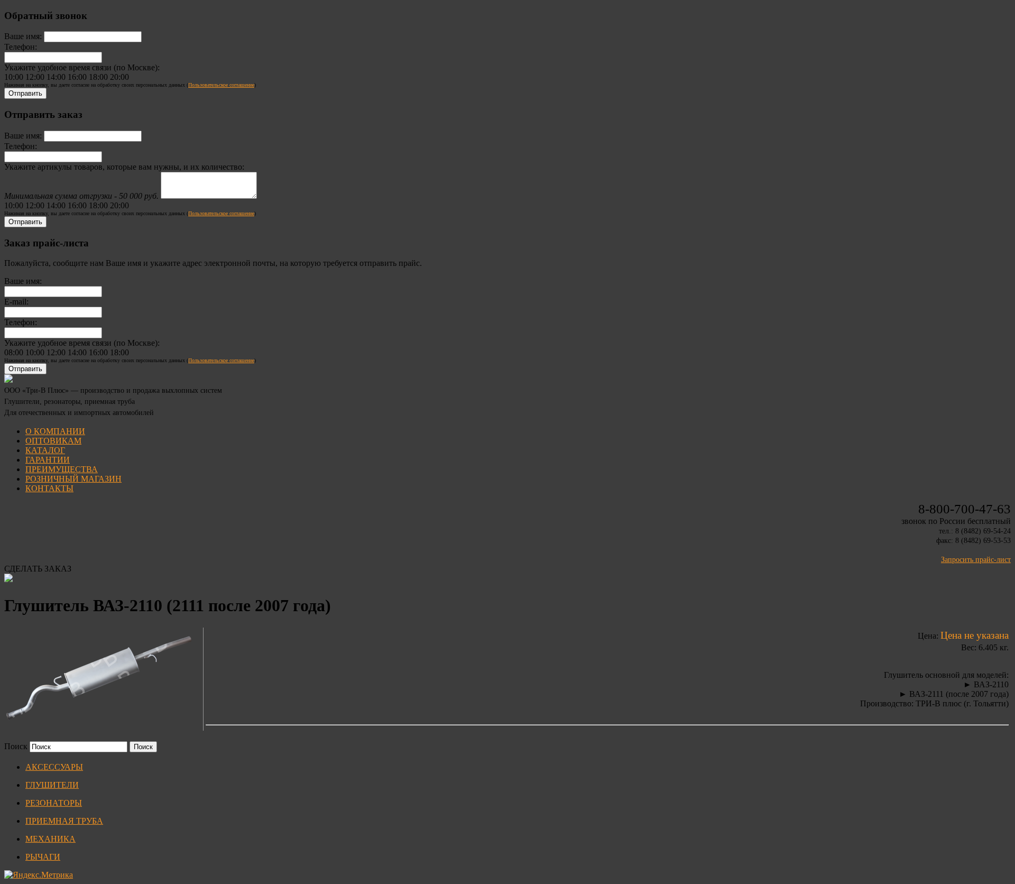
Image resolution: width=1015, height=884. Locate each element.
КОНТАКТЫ (49, 488)
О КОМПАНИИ (55, 431)
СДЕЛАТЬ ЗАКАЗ (37, 568)
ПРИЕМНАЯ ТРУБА (64, 820)
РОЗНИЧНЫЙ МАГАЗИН (73, 478)
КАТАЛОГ (45, 450)
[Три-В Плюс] (8, 379)
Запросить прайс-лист (976, 560)
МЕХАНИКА (50, 838)
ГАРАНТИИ (47, 459)
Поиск (15, 746)
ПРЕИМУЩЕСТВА (61, 469)
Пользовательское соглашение (221, 85)
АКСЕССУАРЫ (54, 766)
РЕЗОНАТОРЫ (53, 802)
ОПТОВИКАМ (53, 440)
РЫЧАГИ (42, 856)
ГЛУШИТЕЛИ (52, 784)
